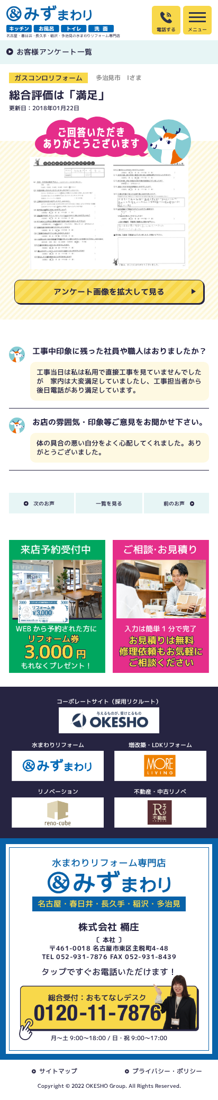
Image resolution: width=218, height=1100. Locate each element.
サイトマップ (58, 1071)
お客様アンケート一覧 (54, 52)
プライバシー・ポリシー (167, 1071)
